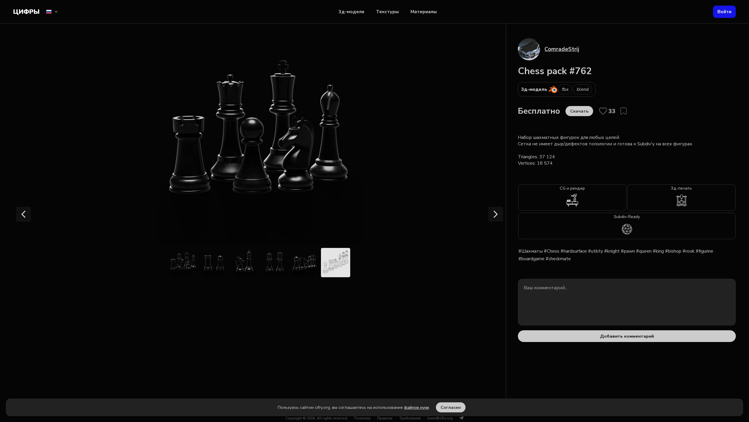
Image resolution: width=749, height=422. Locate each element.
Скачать (579, 111)
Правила (384, 418)
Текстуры (387, 11)
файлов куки (416, 407)
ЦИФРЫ (26, 11)
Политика (362, 418)
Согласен (451, 407)
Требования (410, 418)
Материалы (423, 11)
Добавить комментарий (627, 336)
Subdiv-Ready (627, 216)
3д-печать (681, 188)
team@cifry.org (440, 418)
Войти (724, 11)
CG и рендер (572, 188)
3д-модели (351, 11)
